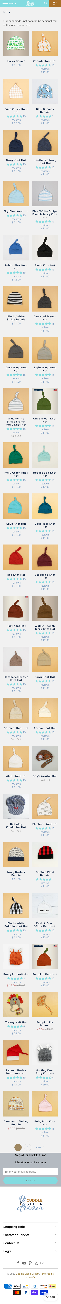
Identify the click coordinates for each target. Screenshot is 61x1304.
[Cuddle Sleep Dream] (30, 3)
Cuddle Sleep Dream (27, 1273)
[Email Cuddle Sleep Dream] (42, 1263)
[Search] (46, 3)
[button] (43, 65)
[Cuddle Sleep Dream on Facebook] (18, 1263)
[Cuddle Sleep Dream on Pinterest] (30, 1263)
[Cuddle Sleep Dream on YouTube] (24, 1263)
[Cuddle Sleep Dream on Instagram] (36, 1263)
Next (39, 1147)
